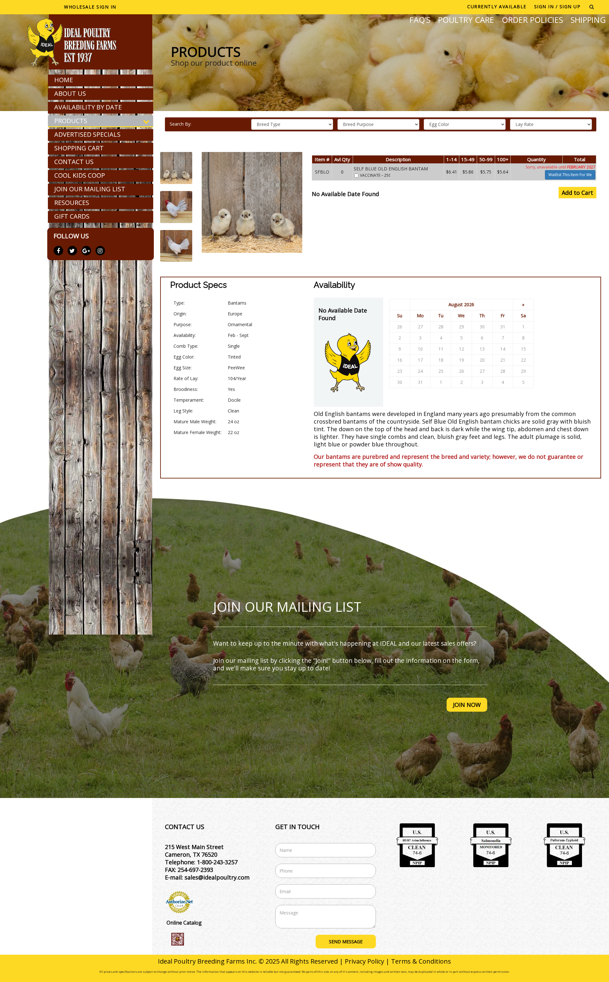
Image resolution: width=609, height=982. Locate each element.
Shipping (588, 19)
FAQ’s (419, 19)
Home (63, 80)
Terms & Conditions (421, 961)
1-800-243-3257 (217, 862)
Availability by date (88, 107)
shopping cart (79, 148)
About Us (70, 93)
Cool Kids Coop (79, 175)
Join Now (467, 704)
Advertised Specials (87, 134)
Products (70, 120)
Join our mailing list (89, 189)
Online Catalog (184, 922)
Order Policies (532, 19)
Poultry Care (466, 19)
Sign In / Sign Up (557, 6)
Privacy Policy (364, 961)
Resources (71, 202)
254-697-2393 (195, 869)
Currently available (497, 6)
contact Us (74, 161)
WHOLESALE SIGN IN (90, 7)
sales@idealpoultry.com (217, 877)
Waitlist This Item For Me (570, 174)
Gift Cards (71, 216)
